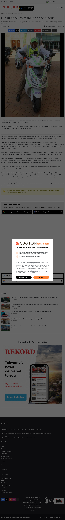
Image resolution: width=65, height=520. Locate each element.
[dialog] (32, 260)
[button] (32, 260)
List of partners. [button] (44, 266)
